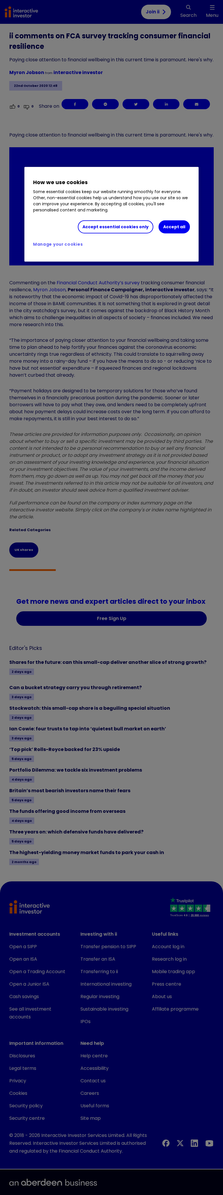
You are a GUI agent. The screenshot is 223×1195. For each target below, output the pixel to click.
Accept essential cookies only (115, 227)
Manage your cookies (58, 244)
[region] (111, 214)
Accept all (174, 227)
